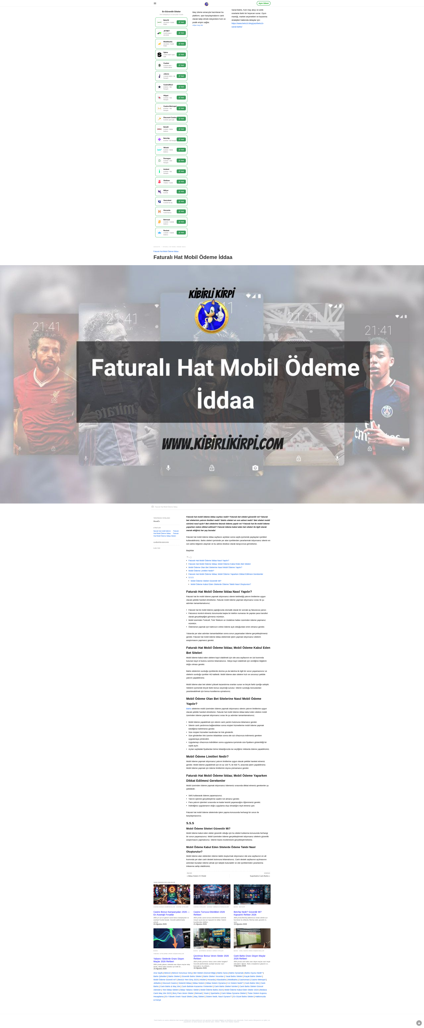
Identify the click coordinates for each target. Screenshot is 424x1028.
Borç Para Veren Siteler (183, 993)
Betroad (198, 993)
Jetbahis (157, 983)
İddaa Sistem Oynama (216, 983)
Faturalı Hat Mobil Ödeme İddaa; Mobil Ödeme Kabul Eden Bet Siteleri (219, 564)
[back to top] (419, 1023)
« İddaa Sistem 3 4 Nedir (196, 876)
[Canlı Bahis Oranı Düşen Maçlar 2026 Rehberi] (252, 938)
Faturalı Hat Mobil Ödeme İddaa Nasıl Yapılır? (208, 560)
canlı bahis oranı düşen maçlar (251, 950)
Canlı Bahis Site (252, 983)
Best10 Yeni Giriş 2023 (188, 980)
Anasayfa (156, 246)
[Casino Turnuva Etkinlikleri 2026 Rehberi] (212, 894)
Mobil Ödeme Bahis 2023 (212, 990)
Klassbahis (221, 980)
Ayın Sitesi (264, 3)
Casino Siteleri (182, 907)
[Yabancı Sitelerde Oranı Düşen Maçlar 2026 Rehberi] (171, 938)
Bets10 (167, 973)
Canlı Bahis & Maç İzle (170, 986)
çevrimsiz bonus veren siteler (211, 950)
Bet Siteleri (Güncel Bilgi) (205, 973)
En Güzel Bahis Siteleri (243, 996)
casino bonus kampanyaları (164, 907)
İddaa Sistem (198, 983)
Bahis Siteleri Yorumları (213, 976)
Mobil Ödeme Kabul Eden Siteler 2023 (241, 990)
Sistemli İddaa (185, 983)
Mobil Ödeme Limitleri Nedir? (201, 571)
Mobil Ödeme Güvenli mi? (164, 980)
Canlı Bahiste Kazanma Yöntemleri (197, 986)
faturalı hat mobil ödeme (162, 531)
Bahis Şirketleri (160, 976)
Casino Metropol (258, 980)
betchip (242, 907)
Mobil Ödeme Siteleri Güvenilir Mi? (206, 581)
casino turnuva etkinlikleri (218, 907)
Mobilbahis (232, 980)
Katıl (182, 22)
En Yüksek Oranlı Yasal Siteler (178, 996)
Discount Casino (170, 983)
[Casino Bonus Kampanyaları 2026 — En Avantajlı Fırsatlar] (171, 894)
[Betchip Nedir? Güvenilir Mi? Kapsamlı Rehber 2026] (252, 894)
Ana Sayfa (158, 973)
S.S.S (191, 577)
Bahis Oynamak (236, 973)
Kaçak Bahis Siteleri (253, 976)
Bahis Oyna (222, 973)
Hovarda (211, 980)
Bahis (188, 709)
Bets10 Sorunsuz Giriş (182, 973)
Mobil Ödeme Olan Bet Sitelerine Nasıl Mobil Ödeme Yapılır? (215, 567)
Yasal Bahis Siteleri (233, 976)
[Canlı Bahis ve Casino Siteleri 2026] (206, 3)
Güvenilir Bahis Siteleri (192, 976)
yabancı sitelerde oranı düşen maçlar (168, 953)
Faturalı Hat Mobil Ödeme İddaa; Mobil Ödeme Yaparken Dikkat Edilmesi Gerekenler (225, 574)
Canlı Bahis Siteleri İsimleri (226, 986)
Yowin (206, 993)
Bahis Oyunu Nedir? (254, 973)
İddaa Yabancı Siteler (189, 990)
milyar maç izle (197, 25)
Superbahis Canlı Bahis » (260, 876)
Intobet (203, 980)
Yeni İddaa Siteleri (170, 990)
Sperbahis (215, 993)
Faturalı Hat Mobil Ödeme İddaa (174, 246)
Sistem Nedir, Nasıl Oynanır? (219, 996)
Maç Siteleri (199, 996)
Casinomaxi (244, 980)
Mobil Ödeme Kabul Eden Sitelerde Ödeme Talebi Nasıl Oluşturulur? (221, 584)
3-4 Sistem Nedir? (235, 983)
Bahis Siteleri (174, 976)
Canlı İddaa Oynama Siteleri (233, 993)
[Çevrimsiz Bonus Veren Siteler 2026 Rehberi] (212, 938)
